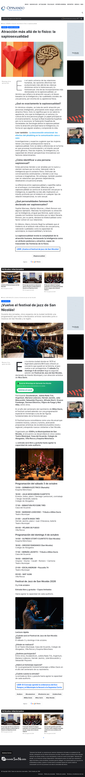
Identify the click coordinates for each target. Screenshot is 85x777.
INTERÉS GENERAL (60, 4)
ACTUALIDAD (42, 4)
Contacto (40, 774)
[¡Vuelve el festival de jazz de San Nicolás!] (10, 278)
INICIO (26, 4)
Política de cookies (61, 774)
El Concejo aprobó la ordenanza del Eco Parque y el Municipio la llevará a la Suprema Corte (32, 286)
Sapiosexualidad (39, 256)
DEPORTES (70, 4)
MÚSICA (77, 4)
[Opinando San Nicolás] (12, 8)
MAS (82, 4)
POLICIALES (50, 4)
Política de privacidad (49, 774)
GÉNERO (8, 23)
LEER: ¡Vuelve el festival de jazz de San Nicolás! (38, 249)
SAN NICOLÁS (34, 4)
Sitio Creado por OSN (34, 771)
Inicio (3, 23)
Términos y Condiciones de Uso (75, 774)
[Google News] (35, 262)
